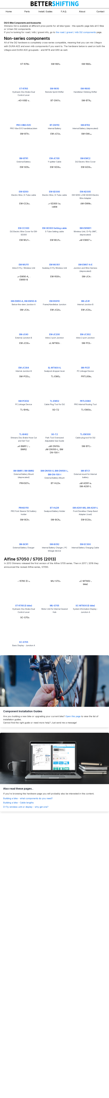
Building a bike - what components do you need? (28, 798)
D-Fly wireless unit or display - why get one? (25, 807)
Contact (100, 11)
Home (9, 11)
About (82, 11)
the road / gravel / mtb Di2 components (76, 32)
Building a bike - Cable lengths (18, 802)
